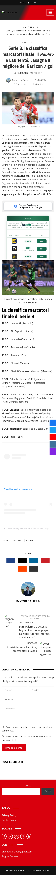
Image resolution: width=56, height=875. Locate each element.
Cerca (28, 785)
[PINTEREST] (45, 560)
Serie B (31, 42)
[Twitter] (10, 836)
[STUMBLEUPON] (22, 569)
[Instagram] (16, 836)
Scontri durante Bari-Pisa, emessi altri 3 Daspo (21, 647)
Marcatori (17, 540)
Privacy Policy (9, 815)
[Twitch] (22, 836)
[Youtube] (28, 836)
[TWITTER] (22, 560)
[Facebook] (4, 836)
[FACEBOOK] (10, 560)
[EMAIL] (33, 569)
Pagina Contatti (10, 856)
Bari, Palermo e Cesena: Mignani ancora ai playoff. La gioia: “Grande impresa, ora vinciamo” (34, 627)
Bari (6, 540)
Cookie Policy (9, 820)
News (24, 42)
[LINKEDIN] (33, 560)
